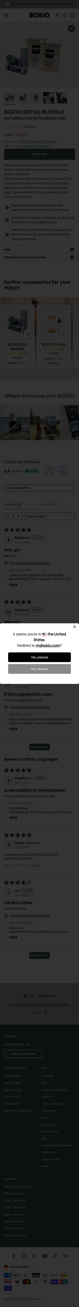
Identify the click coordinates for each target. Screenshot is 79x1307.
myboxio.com (48, 645)
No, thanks (39, 669)
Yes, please (39, 657)
